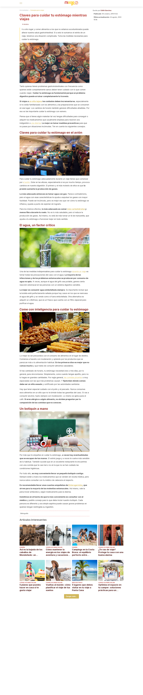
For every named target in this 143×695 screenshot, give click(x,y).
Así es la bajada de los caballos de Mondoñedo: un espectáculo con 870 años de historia (31, 552)
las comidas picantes (73, 377)
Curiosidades (24, 10)
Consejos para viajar (37, 10)
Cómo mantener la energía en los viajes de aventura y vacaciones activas (58, 552)
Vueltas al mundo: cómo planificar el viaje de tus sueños (58, 588)
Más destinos (77, 582)
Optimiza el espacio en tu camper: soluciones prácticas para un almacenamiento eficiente (109, 588)
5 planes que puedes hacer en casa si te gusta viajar (30, 588)
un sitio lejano (35, 101)
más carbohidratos (76, 209)
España (22, 547)
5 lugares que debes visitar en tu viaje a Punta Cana (82, 588)
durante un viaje (79, 271)
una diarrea (36, 123)
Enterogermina (75, 485)
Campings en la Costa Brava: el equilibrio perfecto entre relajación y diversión (83, 552)
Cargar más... (71, 596)
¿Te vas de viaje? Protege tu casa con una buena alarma (110, 552)
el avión (26, 182)
